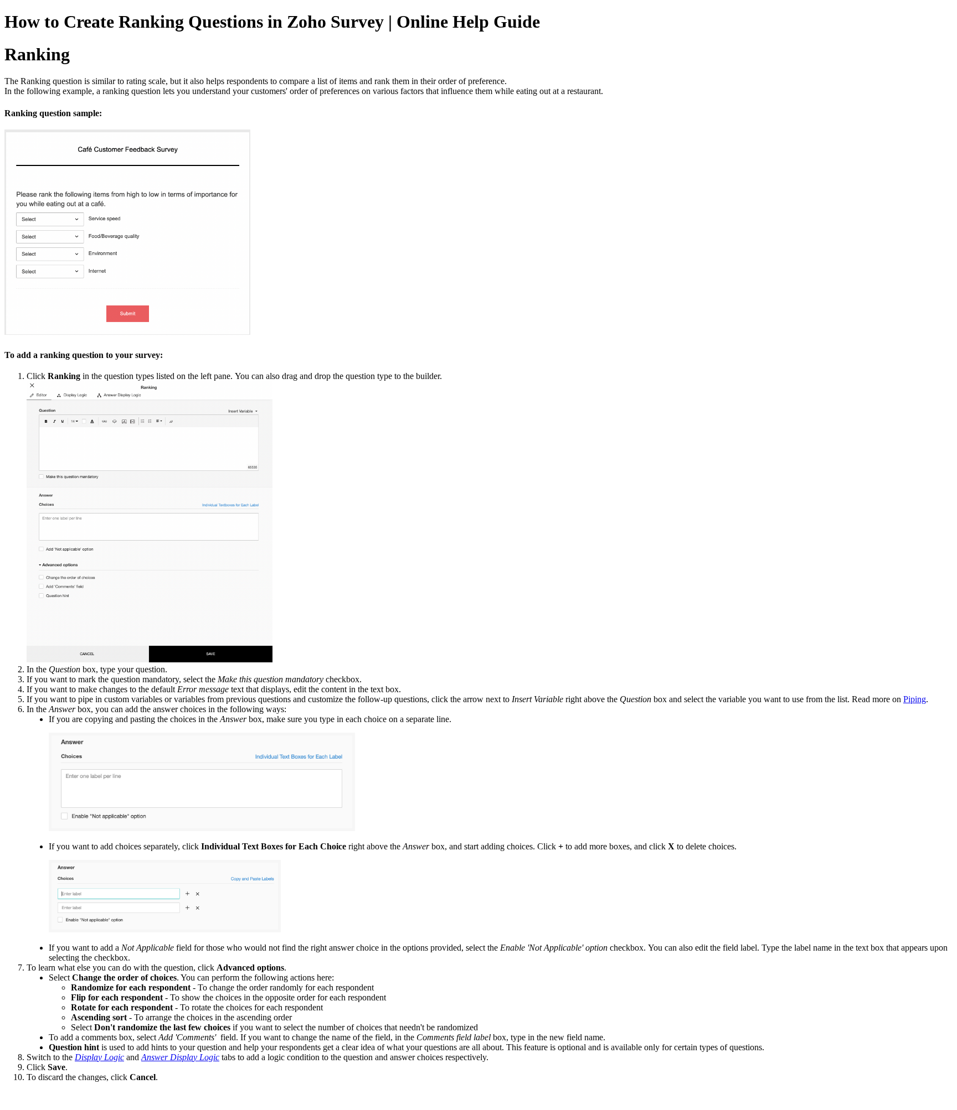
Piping (914, 699)
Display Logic (99, 1057)
